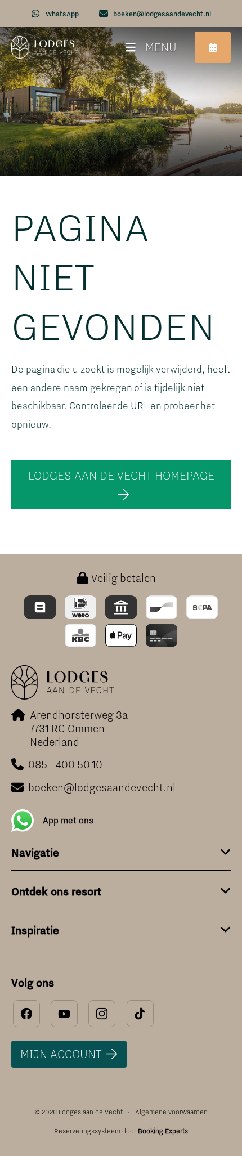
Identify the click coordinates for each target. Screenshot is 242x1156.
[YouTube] (64, 1013)
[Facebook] (26, 1013)
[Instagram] (101, 1013)
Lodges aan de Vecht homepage (121, 475)
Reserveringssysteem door (121, 1131)
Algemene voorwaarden (171, 1112)
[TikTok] (140, 1013)
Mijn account (61, 1054)
